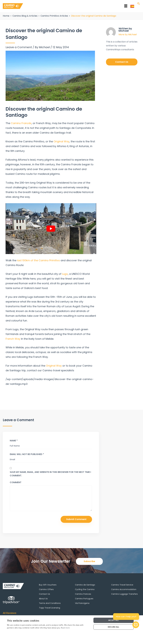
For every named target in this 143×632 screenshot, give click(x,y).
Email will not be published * (27, 454)
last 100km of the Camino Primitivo (38, 260)
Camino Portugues (84, 598)
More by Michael (128, 34)
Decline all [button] (113, 627)
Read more (65, 628)
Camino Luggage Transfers (124, 594)
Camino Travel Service (122, 584)
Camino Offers (46, 589)
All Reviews (9, 613)
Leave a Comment (19, 47)
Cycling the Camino (85, 589)
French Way (13, 339)
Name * (14, 440)
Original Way (61, 141)
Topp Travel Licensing (49, 607)
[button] (76, 6)
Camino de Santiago (85, 584)
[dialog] (71, 623)
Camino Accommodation (123, 589)
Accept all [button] (113, 620)
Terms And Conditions (50, 603)
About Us (43, 598)
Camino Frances (83, 594)
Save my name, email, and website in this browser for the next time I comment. (50, 473)
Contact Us (44, 594)
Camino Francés (21, 123)
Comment (15, 482)
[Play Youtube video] (51, 228)
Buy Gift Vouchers (47, 584)
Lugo (65, 274)
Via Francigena (82, 603)
